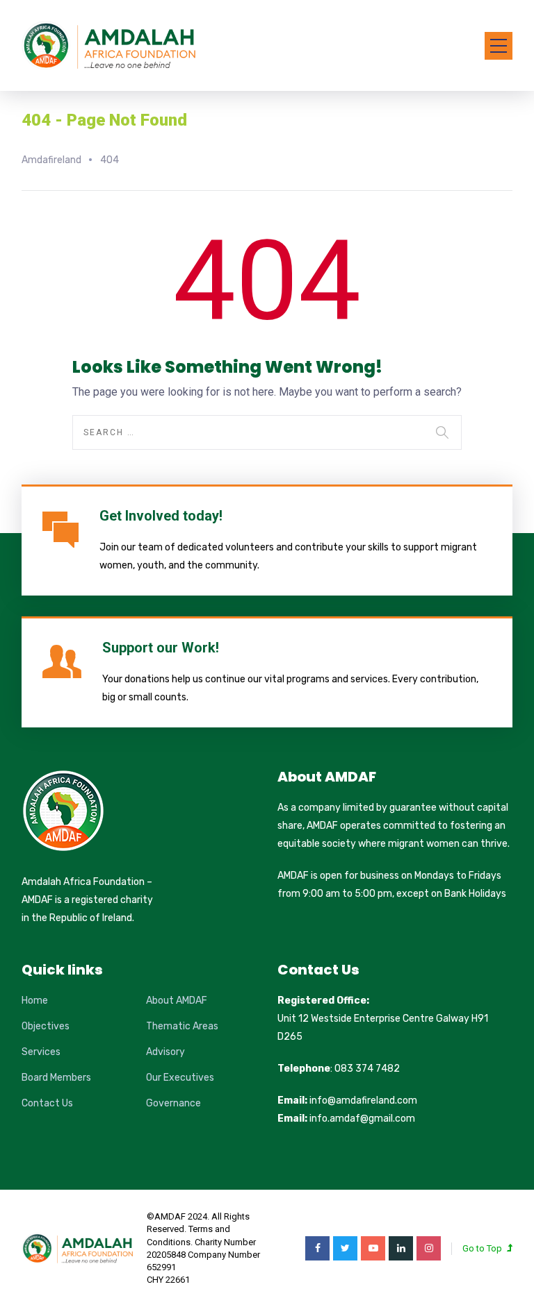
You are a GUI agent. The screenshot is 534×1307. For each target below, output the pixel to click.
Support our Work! (160, 647)
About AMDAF (176, 1000)
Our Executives (180, 1077)
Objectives (46, 1026)
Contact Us (47, 1103)
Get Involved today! (160, 515)
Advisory (165, 1052)
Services (41, 1052)
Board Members (56, 1077)
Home (35, 1000)
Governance (173, 1103)
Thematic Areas (182, 1026)
